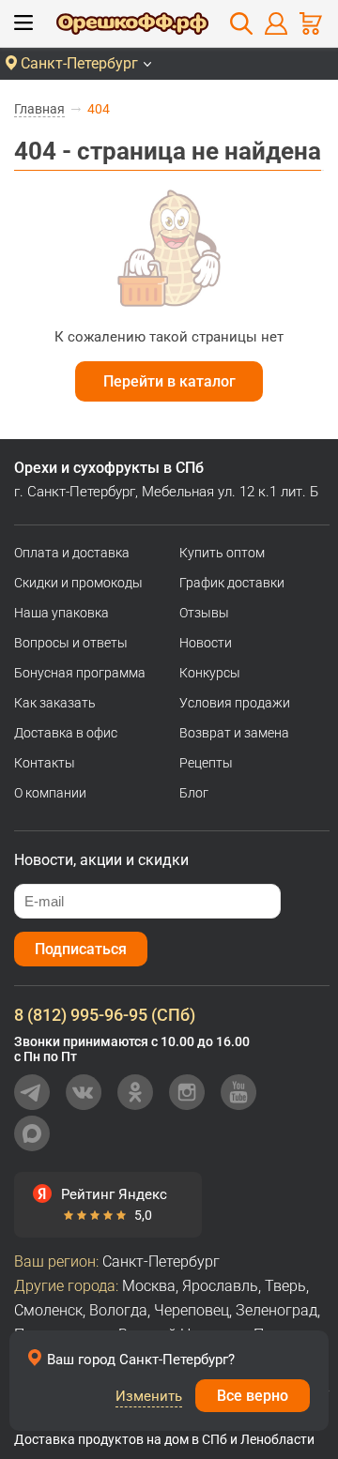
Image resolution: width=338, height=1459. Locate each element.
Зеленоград (276, 1310)
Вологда (118, 1310)
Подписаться (81, 949)
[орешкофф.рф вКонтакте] (83, 1092)
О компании (50, 792)
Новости (205, 642)
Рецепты (206, 762)
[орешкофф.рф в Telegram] (32, 1092)
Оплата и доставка (72, 552)
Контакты (44, 762)
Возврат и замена (234, 732)
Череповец (191, 1310)
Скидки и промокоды (78, 582)
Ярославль (220, 1286)
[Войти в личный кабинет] (276, 23)
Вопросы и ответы (71, 642)
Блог (193, 792)
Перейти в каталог (169, 381)
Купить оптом (222, 552)
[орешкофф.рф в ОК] (135, 1092)
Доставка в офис (65, 732)
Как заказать (55, 702)
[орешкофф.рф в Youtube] (238, 1092)
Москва (149, 1286)
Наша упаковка (61, 612)
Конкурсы (209, 672)
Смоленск (48, 1310)
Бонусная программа (80, 672)
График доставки (231, 582)
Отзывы (204, 612)
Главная (39, 108)
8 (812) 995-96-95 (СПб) (104, 1015)
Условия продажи (234, 702)
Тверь (285, 1286)
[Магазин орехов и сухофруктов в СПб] (132, 26)
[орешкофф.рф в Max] (32, 1133)
